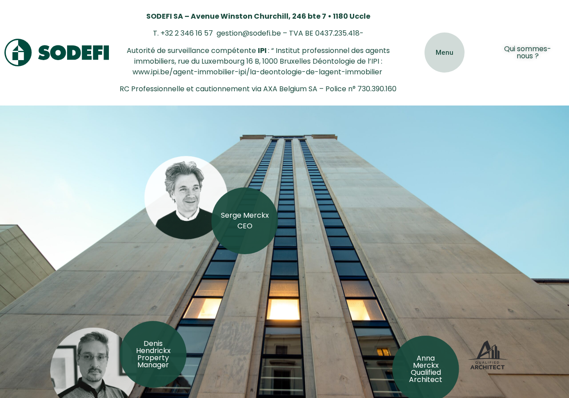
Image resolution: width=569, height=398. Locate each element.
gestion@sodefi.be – (251, 33)
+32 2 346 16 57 (186, 33)
